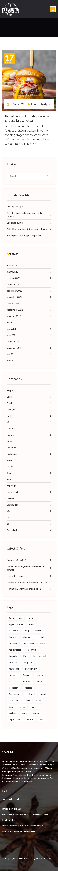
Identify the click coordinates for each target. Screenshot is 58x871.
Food (34, 104)
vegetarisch (14, 719)
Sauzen (10, 466)
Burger (10, 390)
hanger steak (15, 649)
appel (31, 618)
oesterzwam (31, 668)
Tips (9, 479)
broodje (13, 637)
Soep (9, 473)
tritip (33, 706)
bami (31, 624)
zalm (41, 719)
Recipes (28, 687)
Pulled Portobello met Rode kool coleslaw (27, 229)
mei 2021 (11, 354)
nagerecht (14, 668)
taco (11, 706)
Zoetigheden (13, 530)
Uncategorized (14, 492)
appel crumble (16, 624)
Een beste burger (15, 222)
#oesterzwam (15, 618)
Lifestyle (44, 104)
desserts (13, 643)
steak (27, 700)
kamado (13, 656)
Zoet (9, 523)
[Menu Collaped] (53, 9)
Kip (8, 422)
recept (40, 681)
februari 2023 (13, 278)
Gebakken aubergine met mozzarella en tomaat (26, 215)
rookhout (30, 694)
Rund (9, 460)
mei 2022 (11, 328)
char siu (26, 637)
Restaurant (14, 694)
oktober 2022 (13, 303)
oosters (12, 675)
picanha (39, 675)
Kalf (9, 415)
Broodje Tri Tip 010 (16, 206)
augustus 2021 (14, 347)
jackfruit (32, 649)
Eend (9, 396)
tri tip (22, 706)
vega (24, 713)
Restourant (12, 453)
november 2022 (14, 297)
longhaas (28, 662)
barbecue (13, 630)
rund (43, 694)
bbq (27, 630)
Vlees (9, 517)
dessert (40, 637)
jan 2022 (9, 59)
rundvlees (13, 700)
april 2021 (12, 360)
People (10, 434)
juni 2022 (11, 322)
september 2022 (15, 309)
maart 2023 (12, 271)
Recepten (11, 447)
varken (12, 713)
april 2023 (12, 265)
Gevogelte (12, 409)
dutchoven (29, 643)
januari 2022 (13, 341)
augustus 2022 (14, 316)
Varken (10, 498)
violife (30, 719)
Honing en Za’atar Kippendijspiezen (24, 235)
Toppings (11, 485)
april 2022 (12, 335)
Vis (8, 511)
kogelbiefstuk (40, 656)
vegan (36, 713)
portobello (26, 681)
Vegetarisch (12, 504)
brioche (39, 630)
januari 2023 (13, 284)
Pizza (9, 441)
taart (38, 700)
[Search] (47, 176)
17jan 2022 (17, 104)
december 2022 (14, 290)
